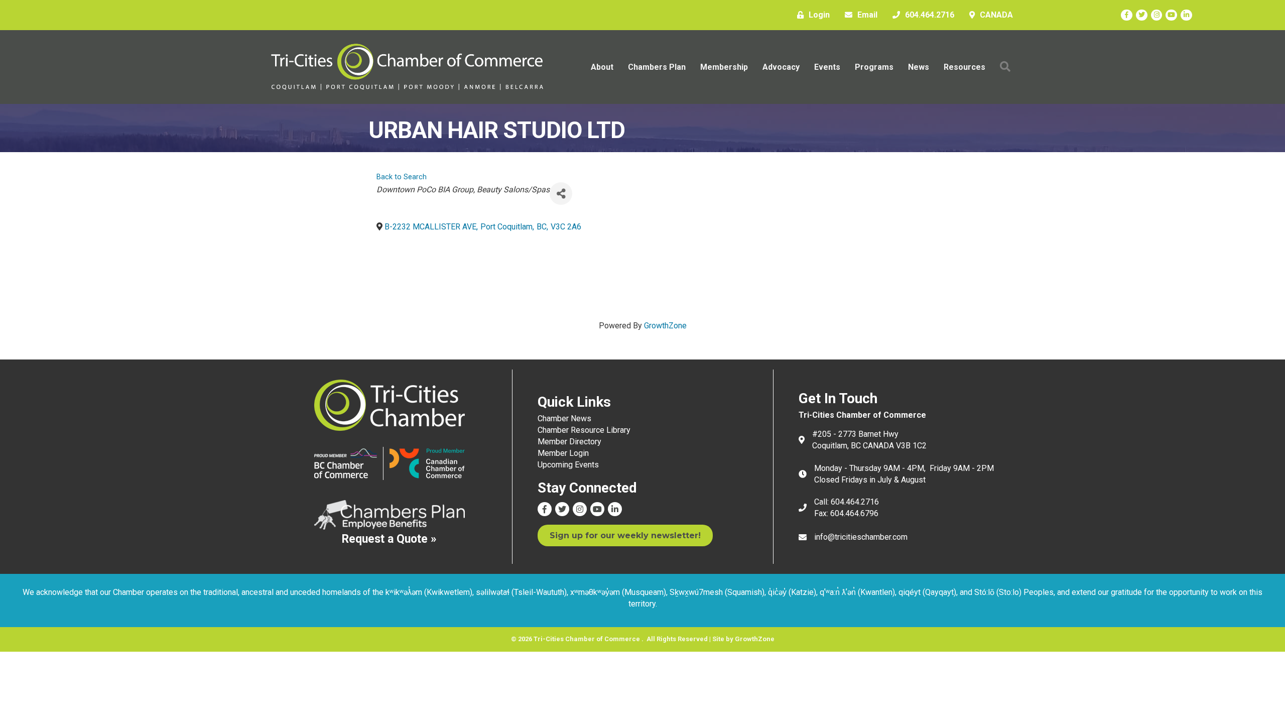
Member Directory (569, 441)
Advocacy (781, 67)
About (602, 67)
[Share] (561, 193)
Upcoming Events (568, 464)
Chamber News (564, 418)
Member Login (563, 453)
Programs (874, 67)
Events (827, 67)
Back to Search (401, 177)
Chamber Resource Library (584, 430)
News (918, 67)
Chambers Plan (657, 67)
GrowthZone (665, 325)
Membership (724, 67)
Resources (964, 67)
